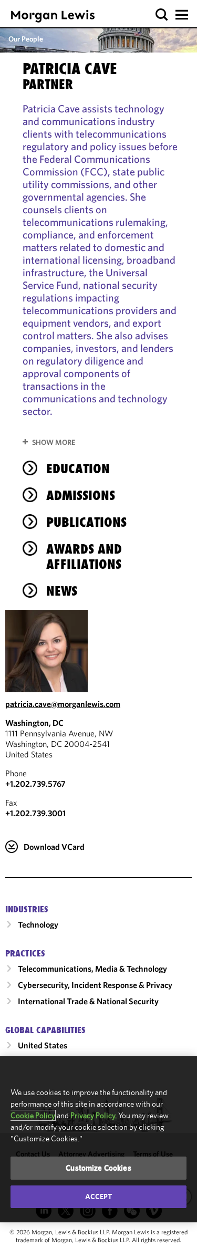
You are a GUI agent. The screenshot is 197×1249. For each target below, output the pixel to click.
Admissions (80, 495)
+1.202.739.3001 (35, 813)
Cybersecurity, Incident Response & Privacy (95, 985)
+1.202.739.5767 (35, 783)
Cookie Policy (33, 1115)
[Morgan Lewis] (52, 16)
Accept (98, 1196)
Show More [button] (53, 442)
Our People (25, 39)
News (61, 591)
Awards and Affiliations (84, 556)
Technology (38, 924)
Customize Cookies (98, 1168)
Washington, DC (34, 722)
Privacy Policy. (93, 1115)
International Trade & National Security (88, 1001)
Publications (86, 522)
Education (78, 468)
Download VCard (54, 846)
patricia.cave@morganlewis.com (62, 704)
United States (42, 1045)
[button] (162, 15)
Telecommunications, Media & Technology (92, 968)
